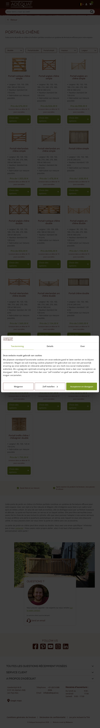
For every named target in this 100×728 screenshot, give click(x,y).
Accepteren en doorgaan (81, 386)
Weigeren (18, 386)
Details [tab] (50, 346)
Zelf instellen (49, 386)
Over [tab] (82, 346)
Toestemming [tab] (17, 346)
